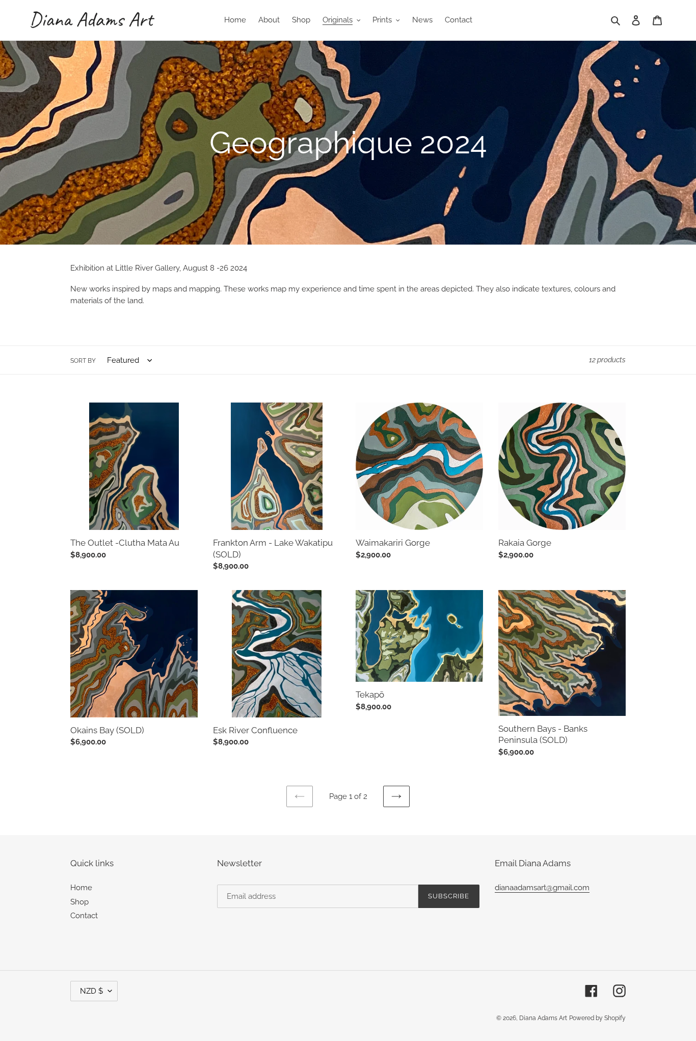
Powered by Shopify (597, 1018)
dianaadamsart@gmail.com (542, 887)
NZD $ (91, 991)
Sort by (83, 360)
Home (81, 887)
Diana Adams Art (543, 1018)
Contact (84, 915)
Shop (79, 901)
